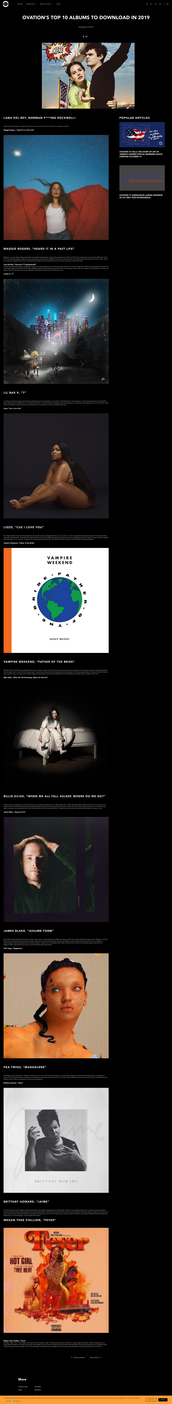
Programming (30, 4)
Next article (94, 1357)
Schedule (20, 4)
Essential (8, 1401)
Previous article (79, 1357)
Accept (163, 1399)
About (58, 4)
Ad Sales (38, 1387)
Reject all (151, 1399)
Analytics (18, 1401)
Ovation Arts (22, 1387)
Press (20, 1390)
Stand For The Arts (45, 4)
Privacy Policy (102, 1398)
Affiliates (38, 1390)
